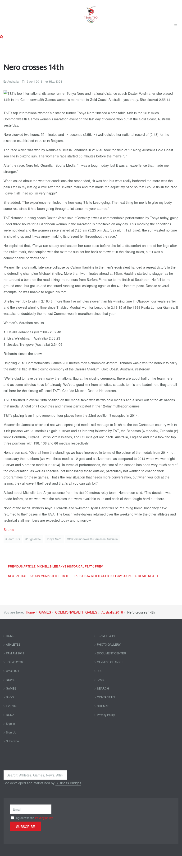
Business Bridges (68, 782)
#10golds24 (33, 539)
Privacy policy (44, 818)
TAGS (100, 679)
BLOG (10, 697)
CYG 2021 (12, 671)
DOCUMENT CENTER (111, 653)
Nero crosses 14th (34, 67)
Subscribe (12, 741)
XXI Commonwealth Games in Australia (92, 539)
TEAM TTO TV (106, 636)
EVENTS (11, 706)
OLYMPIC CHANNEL (110, 662)
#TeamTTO (12, 539)
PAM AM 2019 (15, 653)
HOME (10, 636)
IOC (100, 671)
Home (30, 612)
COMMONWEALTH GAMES (76, 612)
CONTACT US (106, 697)
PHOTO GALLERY (109, 644)
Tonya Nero (54, 539)
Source (9, 529)
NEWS (10, 679)
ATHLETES (13, 644)
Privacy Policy (106, 715)
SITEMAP (103, 706)
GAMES (45, 612)
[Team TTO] (91, 12)
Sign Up (11, 732)
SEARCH (103, 688)
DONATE (12, 715)
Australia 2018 (112, 612)
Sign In (10, 723)
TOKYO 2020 (14, 662)
